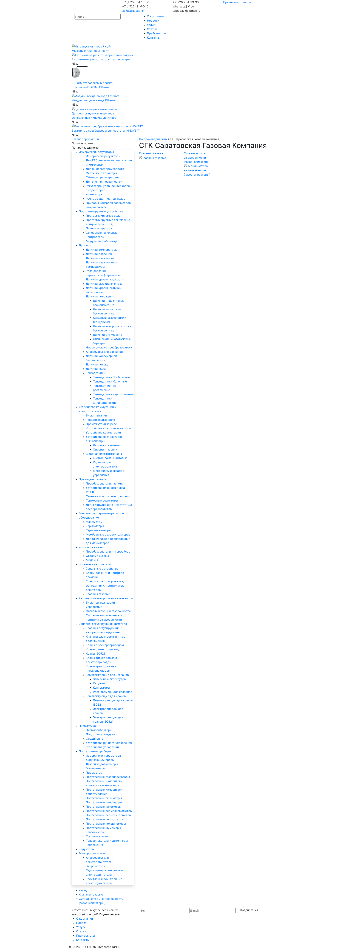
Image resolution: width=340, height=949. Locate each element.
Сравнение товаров (237, 2)
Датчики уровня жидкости (105, 279)
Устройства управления (103, 747)
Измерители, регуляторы (96, 152)
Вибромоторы (96, 866)
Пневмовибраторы (99, 730)
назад (83, 890)
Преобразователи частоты (104, 483)
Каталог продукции (85, 139)
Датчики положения (100, 296)
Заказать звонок (133, 10)
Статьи (152, 29)
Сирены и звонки (105, 449)
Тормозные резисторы (102, 500)
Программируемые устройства (101, 211)
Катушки (99, 683)
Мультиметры (95, 768)
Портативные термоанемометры (109, 811)
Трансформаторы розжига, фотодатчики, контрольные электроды (105, 585)
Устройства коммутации (103, 432)
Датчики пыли (96, 368)
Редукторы (86, 849)
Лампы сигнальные (106, 445)
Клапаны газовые (98, 594)
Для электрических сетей (104, 181)
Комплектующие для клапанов (107, 675)
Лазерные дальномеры (102, 764)
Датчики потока (97, 364)
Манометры (94, 521)
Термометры (95, 526)
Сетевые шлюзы (97, 555)
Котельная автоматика (95, 564)
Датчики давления (99, 254)
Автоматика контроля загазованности (106, 598)
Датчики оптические (107, 334)
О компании (155, 16)
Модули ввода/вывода (101, 241)
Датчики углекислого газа (104, 283)
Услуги (151, 25)
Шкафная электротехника (104, 453)
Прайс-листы (156, 33)
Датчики (85, 245)
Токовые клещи (97, 836)
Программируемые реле (103, 215)
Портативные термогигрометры (108, 815)
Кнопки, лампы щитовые (110, 458)
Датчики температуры (101, 249)
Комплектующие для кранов (106, 696)
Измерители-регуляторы (103, 156)
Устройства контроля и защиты (108, 428)
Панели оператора (99, 228)
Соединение (94, 738)
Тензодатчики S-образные (111, 377)
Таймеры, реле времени (103, 177)
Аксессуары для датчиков (104, 351)
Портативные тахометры (103, 806)
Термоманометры (98, 530)
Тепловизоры (95, 832)
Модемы (92, 560)
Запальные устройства (102, 568)
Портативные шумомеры (103, 828)
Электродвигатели (92, 853)
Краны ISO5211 (96, 653)
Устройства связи (91, 547)
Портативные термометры (105, 819)
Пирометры (94, 772)
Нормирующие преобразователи (109, 347)
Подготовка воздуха (100, 734)
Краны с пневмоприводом (104, 649)
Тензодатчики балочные (110, 381)
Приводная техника (93, 479)
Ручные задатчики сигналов (105, 198)
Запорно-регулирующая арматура (103, 624)
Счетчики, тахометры (101, 173)
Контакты (153, 37)
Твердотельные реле (100, 419)
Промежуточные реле (101, 424)
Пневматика (87, 726)
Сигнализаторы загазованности (108, 611)
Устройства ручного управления (109, 743)
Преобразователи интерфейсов (108, 551)
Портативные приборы (95, 751)
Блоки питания (96, 415)
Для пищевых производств (105, 169)
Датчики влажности (100, 258)
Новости (153, 20)
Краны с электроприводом (105, 645)
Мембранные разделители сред (108, 534)
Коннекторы (101, 687)
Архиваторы (94, 194)
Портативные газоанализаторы (108, 777)
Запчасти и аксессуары (109, 679)
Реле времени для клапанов (112, 692)
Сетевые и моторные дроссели (108, 496)
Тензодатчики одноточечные (113, 394)
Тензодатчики (95, 373)
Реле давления (96, 271)
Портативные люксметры (104, 798)
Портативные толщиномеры (106, 823)
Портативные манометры (104, 802)
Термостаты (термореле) (103, 275)
